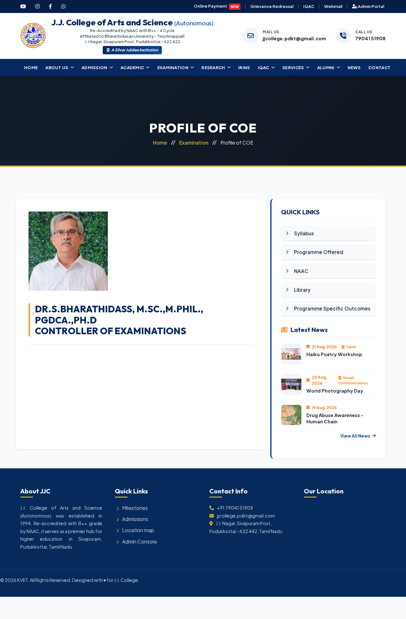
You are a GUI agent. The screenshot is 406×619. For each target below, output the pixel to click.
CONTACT (379, 67)
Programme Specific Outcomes (332, 308)
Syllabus (304, 233)
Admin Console (139, 541)
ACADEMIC (132, 67)
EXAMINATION (172, 67)
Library (302, 290)
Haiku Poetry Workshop (334, 354)
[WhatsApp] (63, 6)
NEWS (354, 67)
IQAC (308, 6)
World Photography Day (334, 391)
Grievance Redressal (271, 6)
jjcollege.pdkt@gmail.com (294, 38)
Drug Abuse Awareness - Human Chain (334, 418)
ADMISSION (95, 67)
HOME (31, 67)
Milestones (135, 508)
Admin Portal (370, 6)
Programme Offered (318, 252)
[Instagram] (37, 6)
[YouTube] (23, 6)
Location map (138, 530)
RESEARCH (213, 67)
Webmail (333, 6)
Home (160, 143)
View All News (355, 436)
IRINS (244, 67)
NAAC (301, 271)
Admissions (135, 519)
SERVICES (293, 67)
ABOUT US (56, 67)
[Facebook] (50, 6)
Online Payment (216, 6)
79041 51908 (370, 38)
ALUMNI (326, 67)
